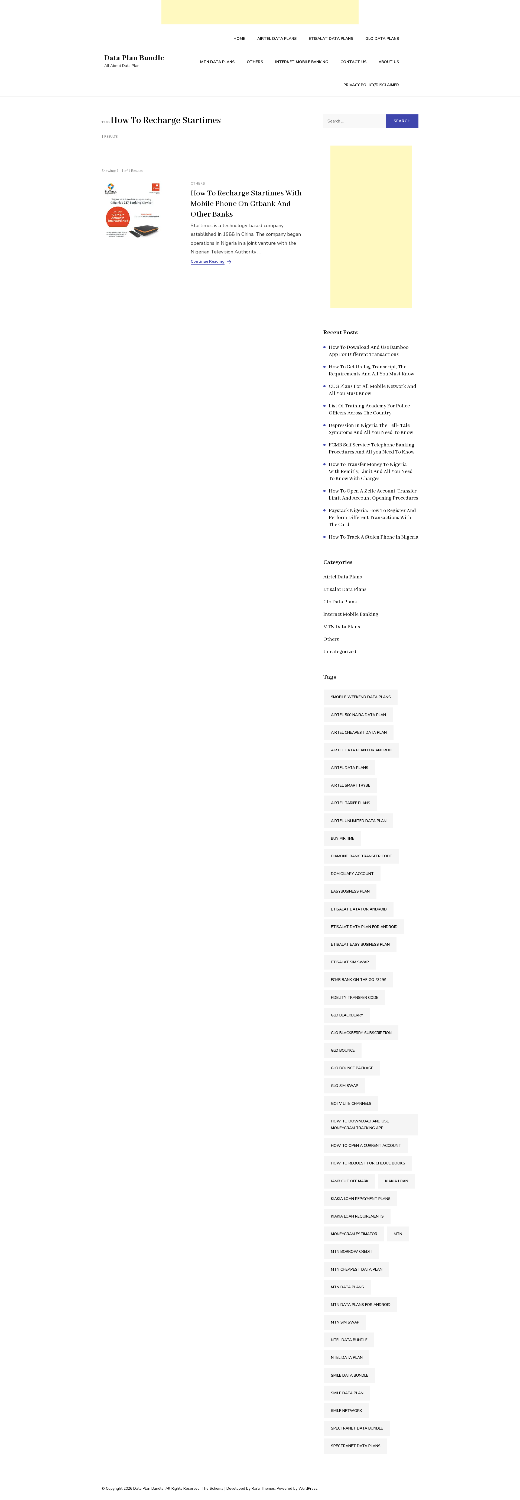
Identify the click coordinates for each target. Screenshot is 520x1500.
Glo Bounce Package (352, 1068)
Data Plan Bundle (134, 58)
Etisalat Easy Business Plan (360, 944)
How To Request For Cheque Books (368, 1163)
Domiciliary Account (352, 873)
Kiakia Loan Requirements (357, 1216)
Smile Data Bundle (349, 1375)
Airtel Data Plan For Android (361, 750)
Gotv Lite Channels (351, 1103)
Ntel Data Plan (347, 1357)
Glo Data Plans (382, 38)
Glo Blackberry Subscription (361, 1032)
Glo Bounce (343, 1050)
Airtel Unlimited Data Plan (358, 820)
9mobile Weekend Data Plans (361, 697)
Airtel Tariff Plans (350, 803)
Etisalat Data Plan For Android (364, 926)
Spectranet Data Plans (356, 1446)
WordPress (307, 1488)
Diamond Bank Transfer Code (361, 856)
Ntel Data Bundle (349, 1340)
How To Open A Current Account (366, 1145)
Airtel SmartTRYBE (350, 785)
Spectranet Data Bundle (357, 1428)
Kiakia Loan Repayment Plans (361, 1198)
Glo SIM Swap (344, 1085)
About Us (389, 62)
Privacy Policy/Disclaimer (371, 85)
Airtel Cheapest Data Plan (359, 732)
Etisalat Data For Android (359, 909)
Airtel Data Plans (277, 38)
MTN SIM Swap (345, 1322)
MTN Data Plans (217, 62)
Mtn (398, 1234)
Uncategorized (339, 652)
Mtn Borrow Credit (351, 1251)
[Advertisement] (260, 12)
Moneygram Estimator (354, 1234)
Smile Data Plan (347, 1393)
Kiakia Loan (396, 1181)
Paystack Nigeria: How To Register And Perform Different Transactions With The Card (372, 517)
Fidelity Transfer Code (354, 997)
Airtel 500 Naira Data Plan (358, 714)
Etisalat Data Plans (331, 38)
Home (239, 38)
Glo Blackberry (347, 1015)
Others (255, 62)
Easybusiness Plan (350, 891)
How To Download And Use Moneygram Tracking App (360, 1125)
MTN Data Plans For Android (361, 1304)
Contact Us (353, 62)
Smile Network (346, 1410)
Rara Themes (263, 1488)
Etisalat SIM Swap (350, 962)
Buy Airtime (342, 838)
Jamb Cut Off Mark (350, 1181)
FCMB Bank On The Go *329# (358, 979)
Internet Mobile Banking (301, 62)
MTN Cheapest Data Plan (356, 1269)
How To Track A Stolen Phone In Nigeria (373, 537)
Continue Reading (208, 261)
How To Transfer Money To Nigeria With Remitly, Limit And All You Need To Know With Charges (371, 471)
